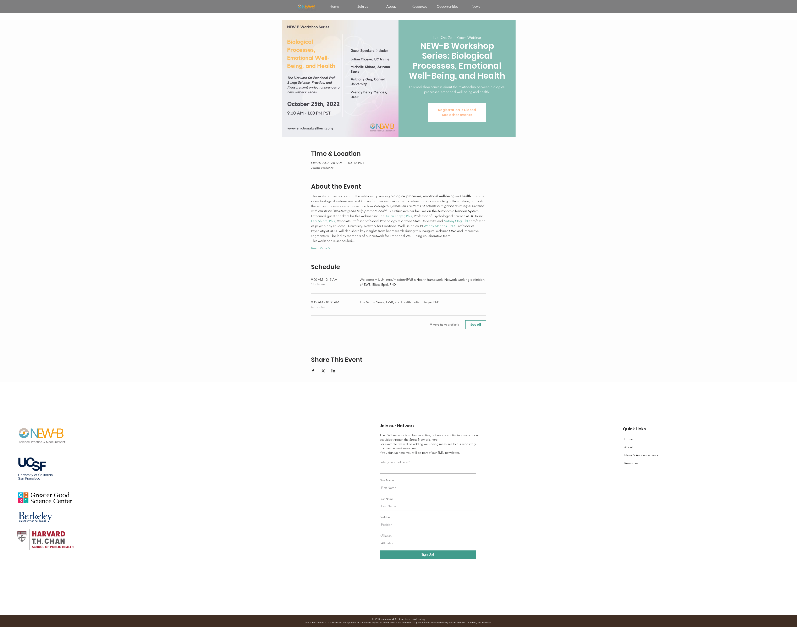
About (628, 447)
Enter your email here (394, 461)
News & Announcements (641, 455)
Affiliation (386, 535)
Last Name (387, 498)
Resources (631, 463)
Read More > (320, 248)
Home (628, 439)
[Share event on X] (323, 370)
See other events (457, 114)
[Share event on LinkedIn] (333, 370)
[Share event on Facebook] (313, 370)
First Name (387, 480)
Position (385, 517)
